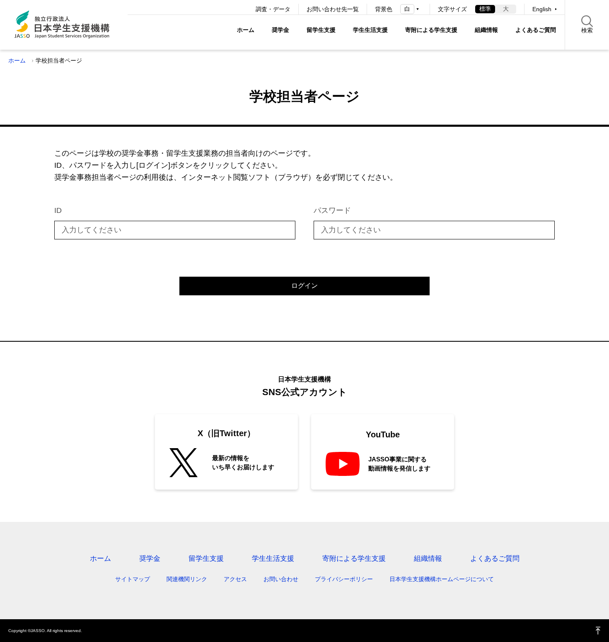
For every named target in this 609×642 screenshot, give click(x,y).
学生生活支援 (370, 30)
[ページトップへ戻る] (598, 631)
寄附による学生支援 (431, 30)
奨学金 (280, 30)
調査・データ (273, 9)
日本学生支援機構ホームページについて (441, 579)
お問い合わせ (280, 579)
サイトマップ (132, 579)
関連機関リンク (187, 579)
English (541, 9)
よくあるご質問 (535, 30)
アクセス (235, 579)
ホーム (245, 30)
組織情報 (486, 30)
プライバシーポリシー (344, 579)
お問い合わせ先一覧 (333, 9)
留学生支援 (321, 30)
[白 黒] (411, 9)
